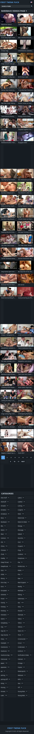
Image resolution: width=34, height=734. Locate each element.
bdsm (4, 530)
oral (20, 542)
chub (3, 554)
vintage (21, 663)
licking (21, 506)
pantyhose (22, 558)
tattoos (21, 627)
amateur (5, 510)
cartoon (5, 538)
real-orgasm (23, 582)
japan (4, 663)
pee (20, 562)
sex (21, 603)
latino (21, 498)
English (32, 2)
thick (20, 635)
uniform (21, 651)
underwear (22, 647)
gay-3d (4, 631)
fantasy (4, 607)
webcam (22, 675)
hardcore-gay (7, 655)
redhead (22, 590)
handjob (5, 643)
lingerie (21, 510)
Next (23, 461)
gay (4, 627)
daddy (4, 558)
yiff (20, 687)
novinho (21, 538)
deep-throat (6, 562)
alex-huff (5, 498)
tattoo (21, 623)
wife (20, 679)
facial (4, 598)
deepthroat (6, 566)
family (4, 603)
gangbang (5, 623)
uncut (21, 643)
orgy (20, 550)
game (4, 619)
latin (4, 695)
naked (21, 534)
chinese (4, 550)
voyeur (21, 667)
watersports (23, 671)
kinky (4, 683)
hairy (4, 639)
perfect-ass (22, 566)
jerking (4, 675)
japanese (5, 667)
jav (3, 671)
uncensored (23, 639)
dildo (4, 574)
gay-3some (5, 635)
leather (21, 502)
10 (14, 461)
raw (20, 578)
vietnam (21, 659)
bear (4, 534)
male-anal (22, 518)
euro (3, 586)
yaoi (20, 683)
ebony (4, 578)
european (5, 590)
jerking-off (5, 679)
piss (20, 574)
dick (4, 570)
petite (21, 570)
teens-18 (22, 631)
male (21, 514)
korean (4, 691)
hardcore (5, 651)
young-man (22, 691)
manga (21, 526)
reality (21, 586)
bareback (5, 522)
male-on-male (24, 522)
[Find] (32, 6)
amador (4, 506)
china (4, 546)
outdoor (22, 554)
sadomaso (22, 598)
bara (3, 518)
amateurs (5, 514)
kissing (4, 687)
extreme (4, 594)
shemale (21, 615)
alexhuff (4, 502)
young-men (22, 695)
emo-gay (5, 582)
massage (22, 530)
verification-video (24, 655)
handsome (5, 647)
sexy (21, 607)
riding (21, 594)
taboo (21, 619)
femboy (4, 611)
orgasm (21, 546)
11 (18, 461)
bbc (3, 526)
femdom (5, 615)
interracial (5, 659)
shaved (21, 611)
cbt (3, 542)
